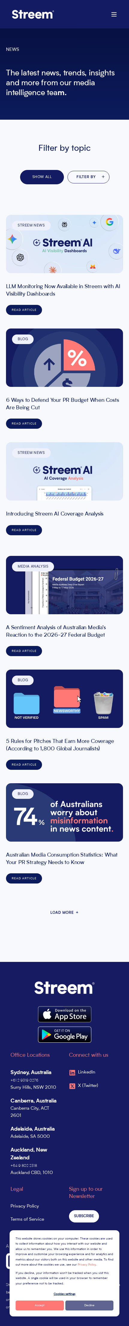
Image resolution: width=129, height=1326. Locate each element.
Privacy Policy (87, 1264)
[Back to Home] (33, 14)
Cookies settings (64, 1293)
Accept (39, 1305)
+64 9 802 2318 (23, 1166)
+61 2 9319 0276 (24, 1080)
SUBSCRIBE (84, 1216)
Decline (89, 1305)
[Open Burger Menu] (114, 14)
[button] (120, 1317)
